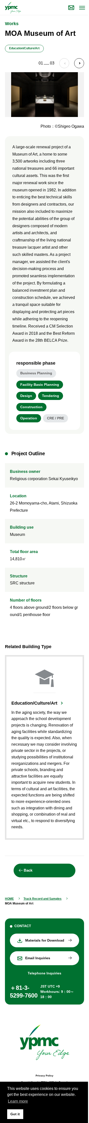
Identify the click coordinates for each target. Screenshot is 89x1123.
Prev (64, 63)
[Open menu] (81, 7)
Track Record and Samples (42, 898)
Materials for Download (44, 940)
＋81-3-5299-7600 (24, 991)
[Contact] (71, 7)
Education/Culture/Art (34, 703)
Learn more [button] (18, 1101)
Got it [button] (15, 1114)
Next (79, 63)
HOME (9, 898)
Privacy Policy (44, 1075)
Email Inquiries (37, 958)
